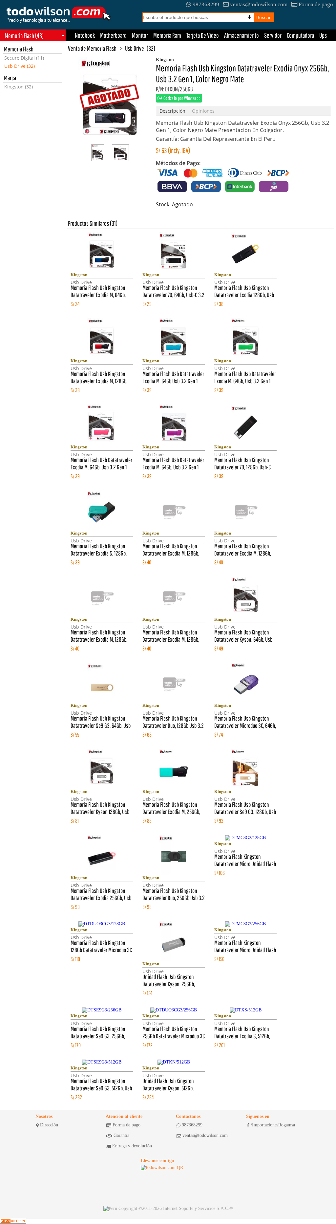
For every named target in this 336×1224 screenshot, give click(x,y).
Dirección (49, 1124)
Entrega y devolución (132, 1145)
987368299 (206, 4)
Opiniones (203, 111)
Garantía (121, 1135)
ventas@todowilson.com (258, 4)
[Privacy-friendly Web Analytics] (13, 1221)
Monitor (140, 35)
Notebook (85, 35)
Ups (323, 35)
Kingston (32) (18, 87)
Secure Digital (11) (24, 58)
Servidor (273, 35)
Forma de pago (316, 4)
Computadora (300, 35)
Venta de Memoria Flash (92, 48)
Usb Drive (134, 48)
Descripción (172, 111)
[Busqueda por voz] (249, 17)
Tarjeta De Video (202, 35)
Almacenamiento (241, 35)
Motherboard (113, 35)
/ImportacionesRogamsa (273, 1124)
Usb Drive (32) (19, 66)
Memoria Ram (167, 35)
